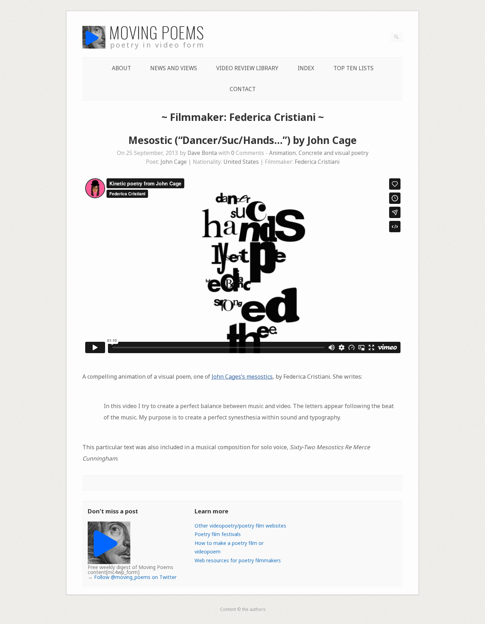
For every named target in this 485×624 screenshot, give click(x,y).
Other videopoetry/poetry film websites (240, 525)
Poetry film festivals (218, 534)
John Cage (173, 162)
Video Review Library (247, 68)
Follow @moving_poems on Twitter (135, 577)
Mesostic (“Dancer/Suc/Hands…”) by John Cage (242, 140)
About (121, 68)
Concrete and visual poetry (334, 153)
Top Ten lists (353, 68)
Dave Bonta (202, 153)
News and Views (173, 68)
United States (241, 162)
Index (306, 68)
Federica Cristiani (317, 162)
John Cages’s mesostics (242, 376)
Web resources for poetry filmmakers (238, 560)
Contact (243, 89)
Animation (282, 153)
